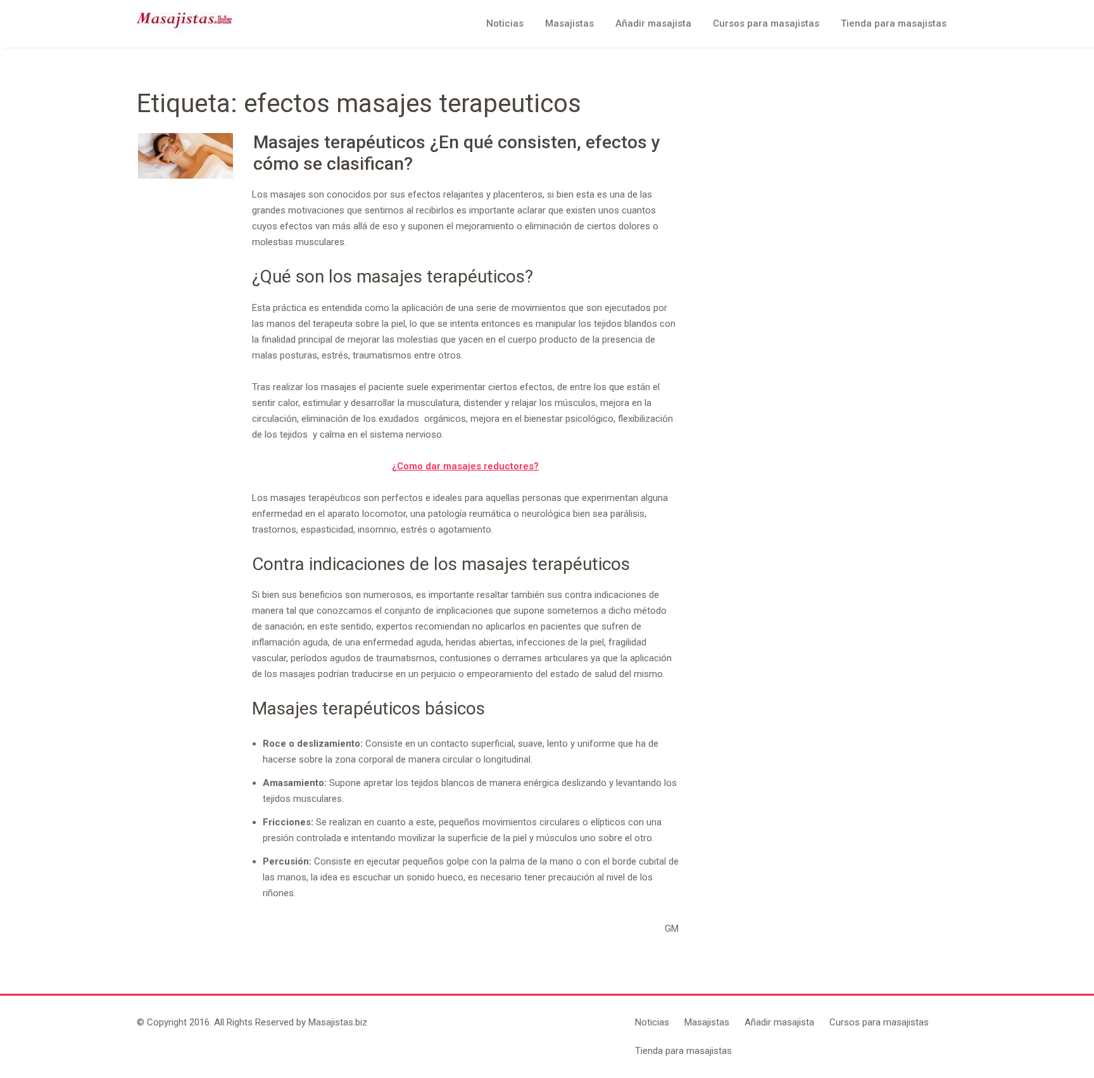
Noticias (505, 23)
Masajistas (569, 23)
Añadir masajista (653, 23)
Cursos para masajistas (766, 23)
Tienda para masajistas (893, 23)
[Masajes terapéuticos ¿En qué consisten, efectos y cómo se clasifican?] (185, 156)
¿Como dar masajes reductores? (465, 466)
